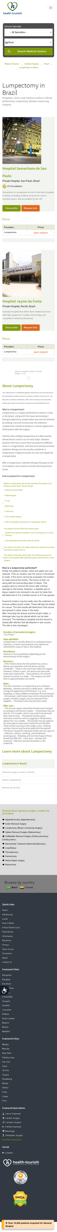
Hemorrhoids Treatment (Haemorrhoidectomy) (25, 844)
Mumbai (6, 1049)
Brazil (46, 64)
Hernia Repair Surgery (15, 860)
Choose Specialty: (13, 26)
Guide (5, 919)
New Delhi (6, 1053)
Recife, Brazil (28, 306)
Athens (5, 1088)
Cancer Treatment (13, 1114)
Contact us (7, 962)
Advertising (7, 915)
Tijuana (5, 1075)
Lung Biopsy (10, 848)
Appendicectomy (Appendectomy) (20, 819)
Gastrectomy (11, 856)
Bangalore (7, 975)
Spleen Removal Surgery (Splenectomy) (23, 832)
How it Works (8, 923)
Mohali (5, 1084)
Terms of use (8, 949)
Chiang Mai (7, 997)
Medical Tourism (12, 64)
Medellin (6, 1032)
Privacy (5, 945)
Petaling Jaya (8, 1058)
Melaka (5, 1045)
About (5, 958)
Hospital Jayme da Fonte (22, 301)
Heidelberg (7, 1079)
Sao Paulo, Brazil (30, 181)
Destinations (8, 932)
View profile (11, 208)
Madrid (5, 1023)
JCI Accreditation (14, 186)
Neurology (10, 1131)
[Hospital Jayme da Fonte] (21, 272)
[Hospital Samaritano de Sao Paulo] (21, 140)
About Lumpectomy (11, 780)
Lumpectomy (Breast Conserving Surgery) (23, 828)
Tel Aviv (5, 1071)
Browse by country (11, 787)
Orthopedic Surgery (14, 1136)
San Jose (6, 1062)
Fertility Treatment (13, 1127)
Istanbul (6, 1006)
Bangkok (6, 980)
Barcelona (6, 984)
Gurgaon (6, 1001)
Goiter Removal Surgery (15, 824)
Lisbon (5, 1097)
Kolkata (5, 1014)
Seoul (4, 1066)
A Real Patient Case (11, 928)
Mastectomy (10, 864)
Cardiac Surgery (12, 1118)
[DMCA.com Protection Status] (20, 1198)
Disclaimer (7, 954)
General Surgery (31, 64)
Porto (4, 1092)
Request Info (30, 208)
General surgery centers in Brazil (18, 772)
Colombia (29, 887)
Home (4, 910)
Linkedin (9, 1153)
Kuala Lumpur (8, 1019)
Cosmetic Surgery (13, 1123)
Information (7, 936)
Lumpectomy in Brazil (28, 67)
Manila (5, 1027)
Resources (6, 941)
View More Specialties (12, 1140)
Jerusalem (6, 1010)
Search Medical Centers (32, 51)
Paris (4, 1101)
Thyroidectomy (11, 852)
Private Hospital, (11, 181)
